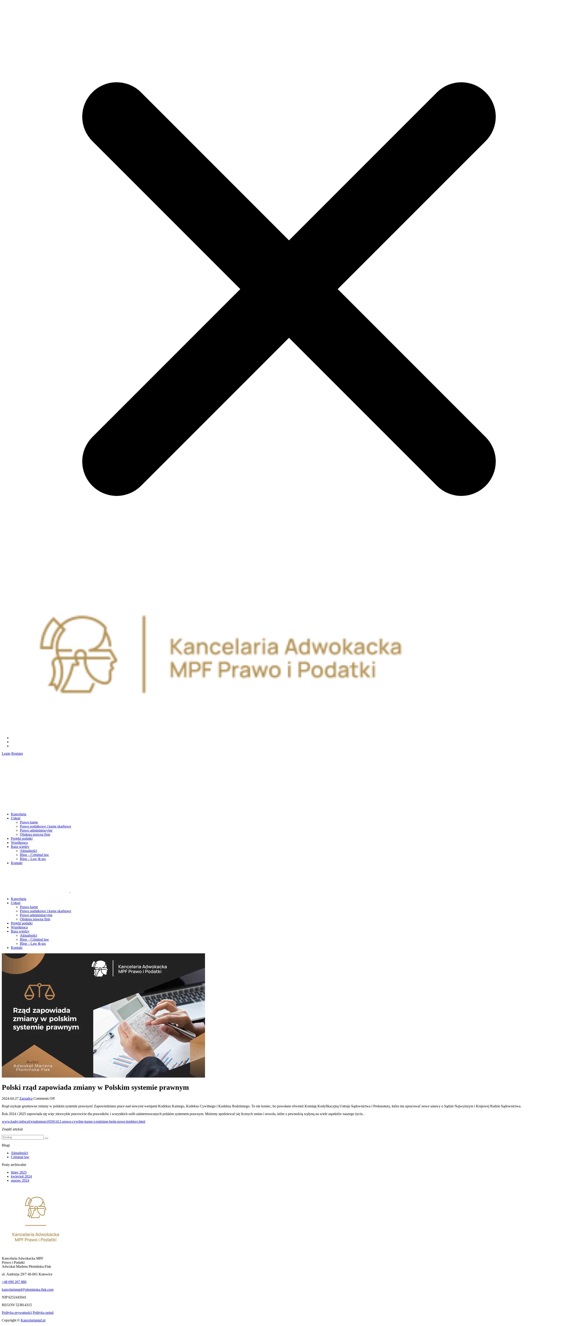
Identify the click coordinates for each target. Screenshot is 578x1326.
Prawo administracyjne (36, 830)
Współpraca (19, 842)
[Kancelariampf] (36, 782)
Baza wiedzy (20, 847)
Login (6, 753)
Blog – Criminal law (34, 855)
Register (17, 753)
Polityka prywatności (17, 1312)
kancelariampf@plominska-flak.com (28, 1289)
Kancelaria (18, 814)
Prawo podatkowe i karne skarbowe (45, 826)
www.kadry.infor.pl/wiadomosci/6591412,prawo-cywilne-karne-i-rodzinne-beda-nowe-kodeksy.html (73, 1121)
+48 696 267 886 (14, 1282)
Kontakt (16, 863)
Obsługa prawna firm (35, 834)
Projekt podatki (22, 838)
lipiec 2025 (19, 1172)
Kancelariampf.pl (33, 1320)
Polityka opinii (43, 1312)
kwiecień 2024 (21, 1176)
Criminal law (20, 1157)
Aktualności (28, 851)
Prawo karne (29, 822)
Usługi (15, 818)
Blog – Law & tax (33, 859)
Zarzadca (26, 1098)
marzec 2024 (20, 1180)
